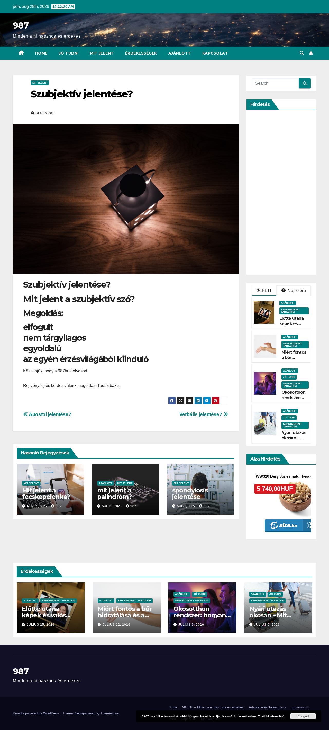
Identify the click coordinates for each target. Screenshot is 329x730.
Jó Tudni (69, 53)
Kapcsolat (215, 53)
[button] (302, 53)
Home (41, 53)
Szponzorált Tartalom (290, 310)
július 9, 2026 (191, 624)
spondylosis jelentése (190, 493)
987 (20, 25)
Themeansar (109, 713)
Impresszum (300, 707)
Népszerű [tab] (296, 290)
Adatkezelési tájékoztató (267, 707)
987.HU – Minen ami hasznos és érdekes (213, 707)
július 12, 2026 (116, 624)
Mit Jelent (102, 53)
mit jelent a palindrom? (114, 493)
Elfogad (303, 716)
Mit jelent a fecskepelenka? (46, 493)
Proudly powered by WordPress (37, 713)
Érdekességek (141, 53)
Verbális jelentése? (201, 414)
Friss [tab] (266, 290)
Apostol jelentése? (49, 414)
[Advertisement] (290, 192)
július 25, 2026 (40, 624)
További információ (271, 716)
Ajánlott (179, 53)
